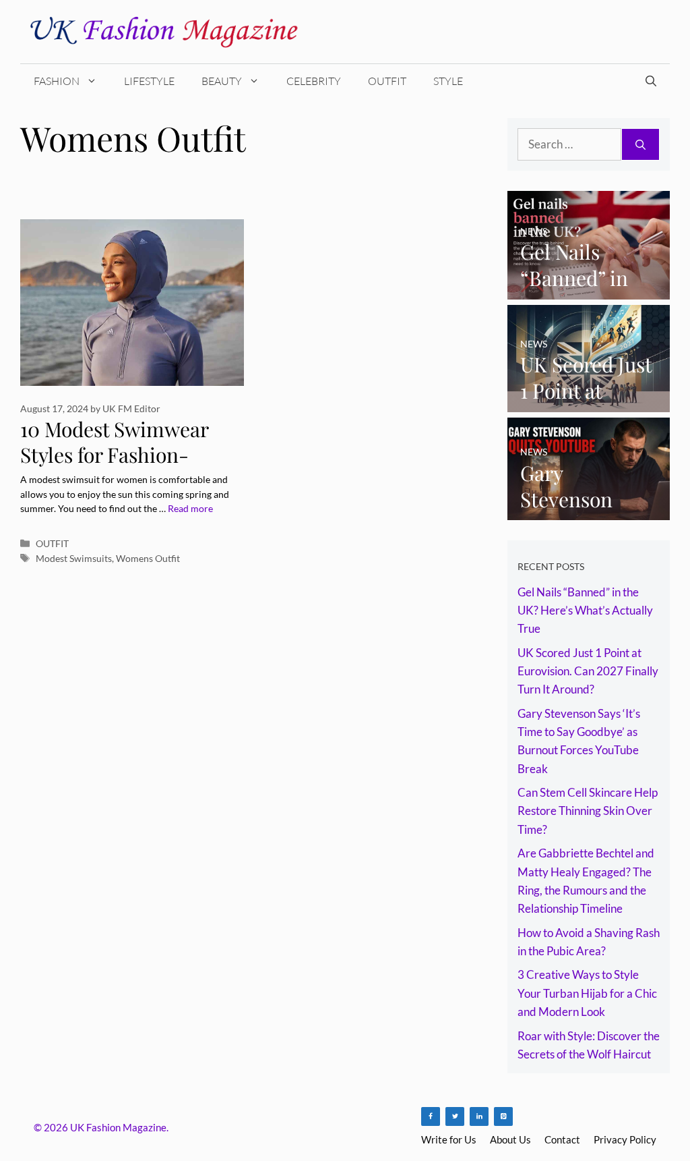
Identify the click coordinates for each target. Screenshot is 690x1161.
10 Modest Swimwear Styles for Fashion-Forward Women (114, 455)
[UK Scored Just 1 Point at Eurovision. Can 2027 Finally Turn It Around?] (588, 402)
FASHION (57, 81)
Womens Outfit (148, 558)
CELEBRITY (313, 81)
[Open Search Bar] (651, 81)
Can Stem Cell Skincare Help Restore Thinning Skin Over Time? (588, 810)
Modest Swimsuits (74, 558)
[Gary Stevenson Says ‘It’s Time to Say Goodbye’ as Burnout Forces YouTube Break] (588, 511)
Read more (190, 508)
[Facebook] (430, 1116)
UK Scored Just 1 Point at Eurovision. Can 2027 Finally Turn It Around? (588, 671)
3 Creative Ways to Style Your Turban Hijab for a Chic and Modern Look (587, 992)
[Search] (640, 144)
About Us (510, 1139)
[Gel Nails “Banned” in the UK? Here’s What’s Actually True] (588, 290)
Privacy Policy (625, 1139)
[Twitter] (454, 1116)
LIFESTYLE (149, 81)
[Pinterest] (503, 1116)
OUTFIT (387, 81)
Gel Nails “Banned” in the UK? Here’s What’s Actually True (585, 610)
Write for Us (448, 1139)
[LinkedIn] (479, 1116)
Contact (562, 1139)
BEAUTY (221, 81)
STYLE (448, 81)
